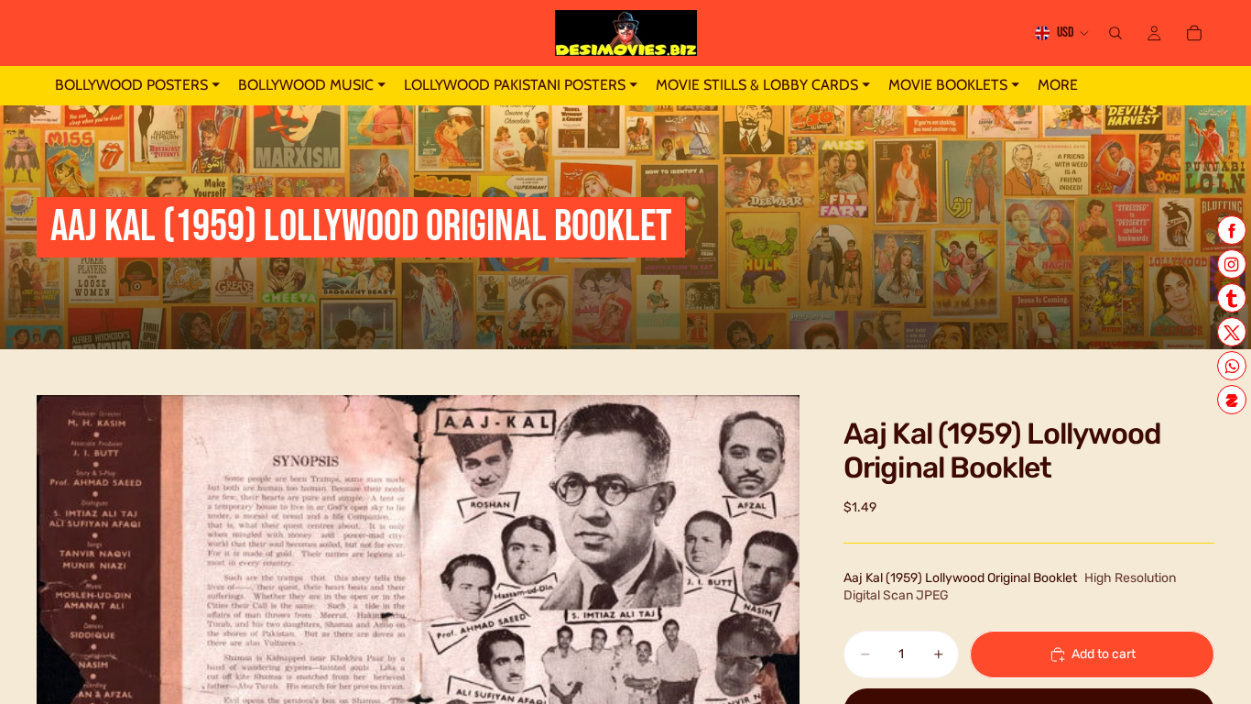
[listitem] (1057, 85)
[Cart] (1194, 33)
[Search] (1115, 33)
